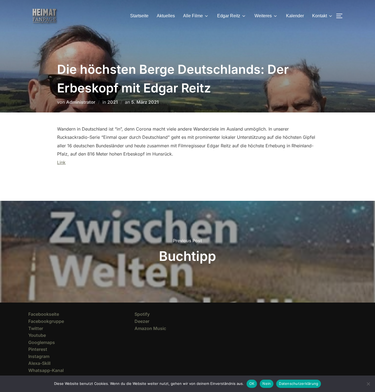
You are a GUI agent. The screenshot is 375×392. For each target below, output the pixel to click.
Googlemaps (41, 342)
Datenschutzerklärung (298, 383)
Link (61, 162)
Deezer (142, 321)
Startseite (139, 15)
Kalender (295, 15)
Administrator (80, 102)
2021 (112, 102)
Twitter (35, 328)
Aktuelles (166, 15)
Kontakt (319, 15)
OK (251, 383)
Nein (266, 383)
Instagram (38, 356)
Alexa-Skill (39, 363)
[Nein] (368, 384)
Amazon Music (150, 328)
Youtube (37, 335)
